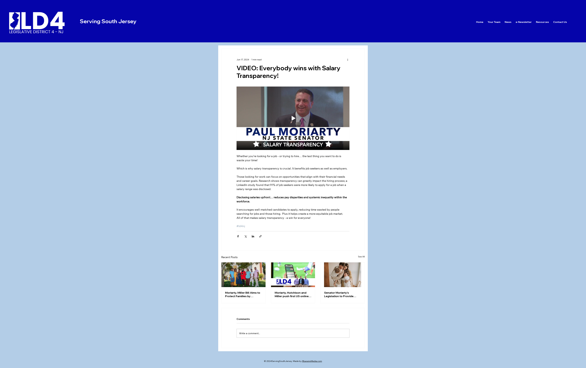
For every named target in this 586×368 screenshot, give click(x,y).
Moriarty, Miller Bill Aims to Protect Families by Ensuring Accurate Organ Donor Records (242, 294)
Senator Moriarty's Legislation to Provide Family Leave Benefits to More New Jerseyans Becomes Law (340, 294)
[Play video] (293, 118)
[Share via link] (260, 236)
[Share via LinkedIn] (252, 236)
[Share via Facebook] (238, 236)
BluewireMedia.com (312, 361)
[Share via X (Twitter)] (245, 236)
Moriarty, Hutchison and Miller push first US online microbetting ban (292, 294)
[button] (560, 22)
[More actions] (347, 59)
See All (361, 256)
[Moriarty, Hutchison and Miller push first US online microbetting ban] (293, 274)
